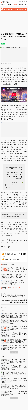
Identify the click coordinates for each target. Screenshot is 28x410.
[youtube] (22, 1)
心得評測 (9, 5)
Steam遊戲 (21, 9)
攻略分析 (3, 5)
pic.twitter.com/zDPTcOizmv (14, 179)
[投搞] (20, 1)
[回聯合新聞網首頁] (1, 2)
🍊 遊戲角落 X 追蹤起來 (11, 259)
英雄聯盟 (8, 9)
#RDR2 (21, 174)
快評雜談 (21, 5)
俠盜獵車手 (4, 287)
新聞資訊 (15, 5)
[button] (26, 1)
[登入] (24, 1)
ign (9, 247)
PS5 (21, 287)
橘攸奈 (14, 9)
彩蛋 (10, 287)
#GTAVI (7, 172)
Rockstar (16, 287)
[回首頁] (4, 2)
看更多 (14, 352)
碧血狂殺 (4, 288)
